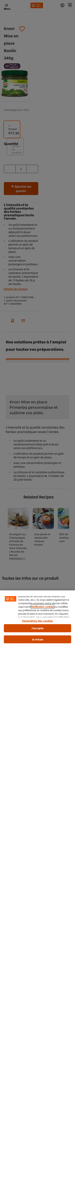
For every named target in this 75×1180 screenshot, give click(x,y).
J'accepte (37, 628)
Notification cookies (42, 606)
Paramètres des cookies (37, 620)
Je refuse (37, 639)
